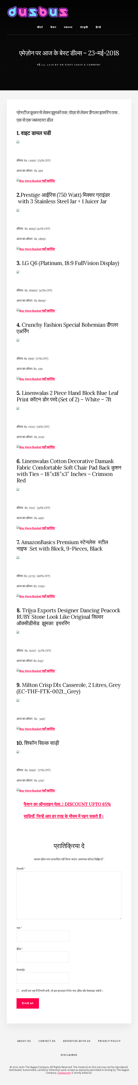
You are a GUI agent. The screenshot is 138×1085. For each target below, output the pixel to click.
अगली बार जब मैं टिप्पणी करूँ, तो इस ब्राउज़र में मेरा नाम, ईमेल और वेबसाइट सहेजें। (62, 990)
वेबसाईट (21, 970)
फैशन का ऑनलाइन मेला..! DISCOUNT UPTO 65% (67, 804)
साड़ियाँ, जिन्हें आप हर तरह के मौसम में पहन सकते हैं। (64, 816)
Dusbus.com (64, 1072)
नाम (19, 928)
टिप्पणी (21, 869)
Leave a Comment (87, 65)
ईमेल (20, 949)
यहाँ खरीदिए (48, 181)
